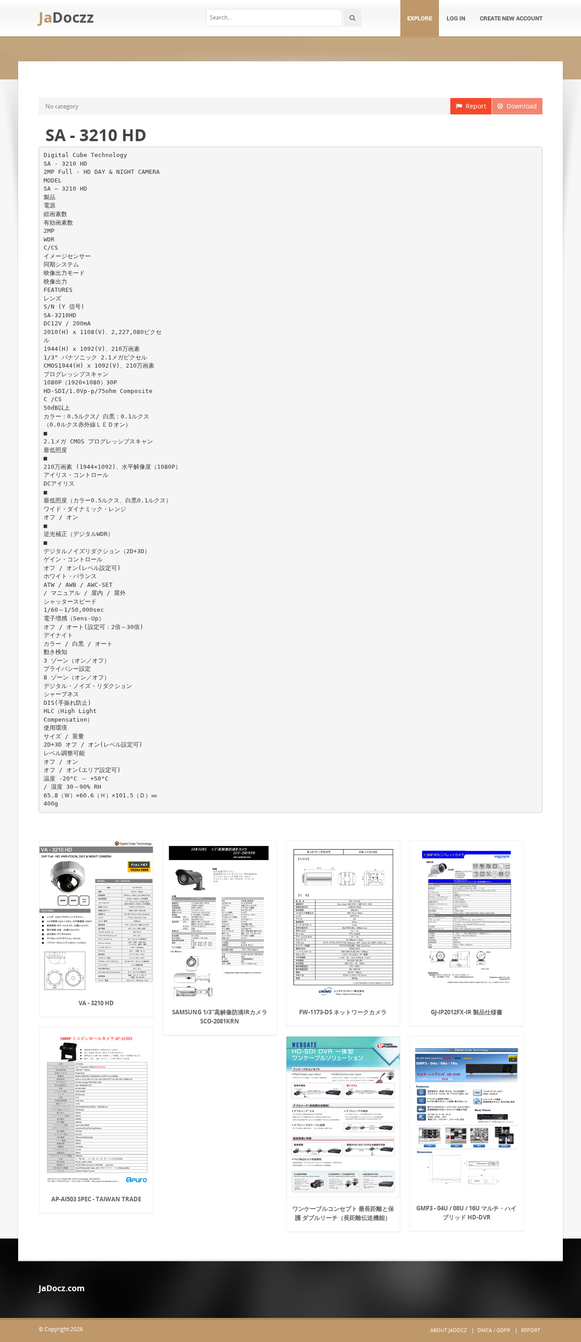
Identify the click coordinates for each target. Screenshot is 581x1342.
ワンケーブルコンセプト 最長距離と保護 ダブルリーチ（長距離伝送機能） (343, 1213)
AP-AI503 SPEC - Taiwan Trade (96, 1199)
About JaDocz (448, 1330)
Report (474, 106)
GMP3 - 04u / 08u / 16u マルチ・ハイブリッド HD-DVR (466, 1212)
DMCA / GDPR (494, 1330)
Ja (66, 17)
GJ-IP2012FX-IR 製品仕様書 (466, 1012)
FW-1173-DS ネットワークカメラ (343, 1012)
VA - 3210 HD (96, 1003)
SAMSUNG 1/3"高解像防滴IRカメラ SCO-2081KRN (219, 1016)
